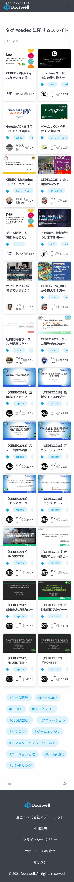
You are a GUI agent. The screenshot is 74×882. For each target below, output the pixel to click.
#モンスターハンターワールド (32, 742)
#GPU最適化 (54, 754)
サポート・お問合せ (40, 850)
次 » (65, 783)
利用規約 (40, 828)
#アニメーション (52, 720)
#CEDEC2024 (19, 720)
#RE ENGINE (47, 697)
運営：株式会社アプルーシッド (40, 816)
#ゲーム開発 (18, 697)
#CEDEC (15, 708)
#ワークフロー (43, 708)
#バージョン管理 (22, 754)
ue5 (52, 84)
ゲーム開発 (56, 190)
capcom (20, 403)
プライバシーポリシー (40, 839)
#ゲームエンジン (48, 731)
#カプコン (17, 731)
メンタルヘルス (24, 190)
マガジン (40, 862)
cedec (67, 84)
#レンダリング (20, 765)
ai (32, 137)
